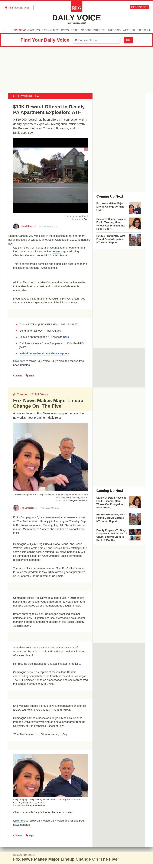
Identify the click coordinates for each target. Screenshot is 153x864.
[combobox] (19, 7)
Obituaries (144, 30)
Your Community (47, 30)
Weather (129, 30)
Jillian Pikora (26, 226)
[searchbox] (21, 7)
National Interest (93, 30)
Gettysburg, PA (26, 96)
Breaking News (23, 30)
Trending (114, 30)
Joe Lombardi (27, 507)
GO (128, 39)
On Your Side (70, 30)
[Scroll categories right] (149, 30)
